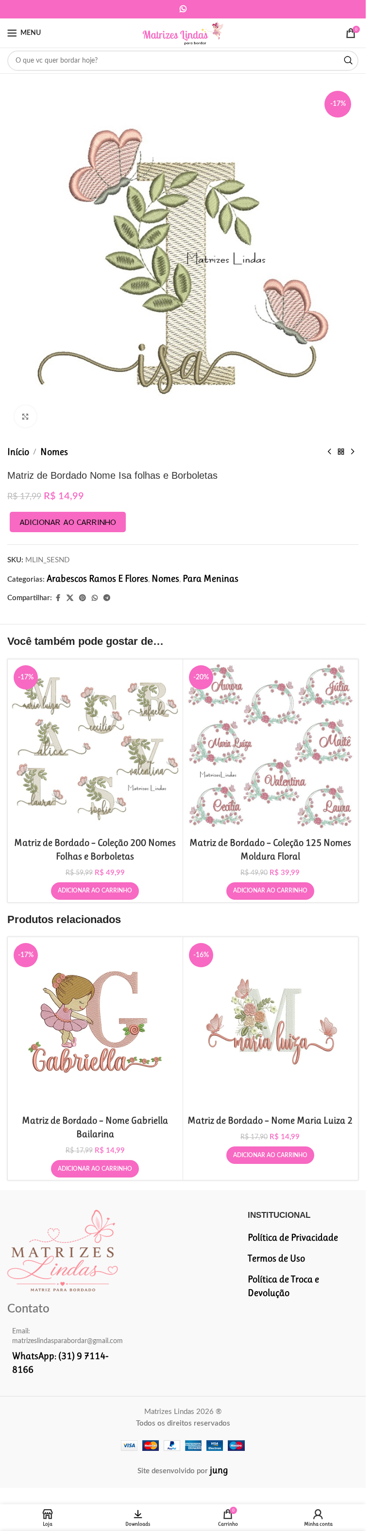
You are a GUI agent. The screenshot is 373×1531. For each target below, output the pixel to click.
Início (18, 451)
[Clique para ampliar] (25, 416)
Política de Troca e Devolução (283, 1286)
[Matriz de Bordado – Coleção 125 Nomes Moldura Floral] (271, 747)
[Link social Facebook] (58, 598)
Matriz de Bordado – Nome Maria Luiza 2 (270, 1120)
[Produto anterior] (329, 452)
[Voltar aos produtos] (341, 452)
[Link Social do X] (70, 598)
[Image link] (62, 1249)
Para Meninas (210, 578)
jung (219, 1470)
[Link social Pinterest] (82, 598)
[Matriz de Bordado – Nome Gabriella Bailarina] (95, 1025)
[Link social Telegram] (107, 598)
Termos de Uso (276, 1258)
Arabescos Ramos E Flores (97, 578)
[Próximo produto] (352, 452)
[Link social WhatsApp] (182, 9)
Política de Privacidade (293, 1237)
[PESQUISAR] (348, 60)
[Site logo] (182, 32)
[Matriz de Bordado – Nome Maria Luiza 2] (271, 1025)
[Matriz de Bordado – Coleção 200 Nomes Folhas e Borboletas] (95, 747)
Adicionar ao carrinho (67, 522)
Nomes (54, 451)
